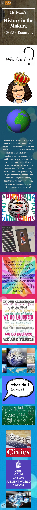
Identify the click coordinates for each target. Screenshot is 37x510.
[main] (18, 22)
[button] (2, 3)
